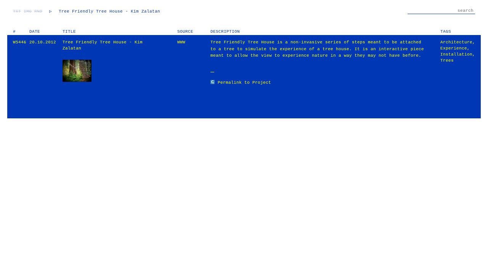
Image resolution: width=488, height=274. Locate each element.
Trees (447, 60)
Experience (453, 48)
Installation (456, 54)
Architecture (456, 42)
